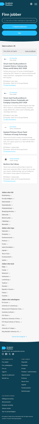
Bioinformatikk (7, 218)
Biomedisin (6, 224)
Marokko (5, 286)
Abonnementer (6, 402)
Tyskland (5, 283)
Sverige (16, 160)
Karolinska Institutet (8, 312)
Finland (5, 292)
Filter (19, 33)
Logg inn (4, 372)
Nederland (6, 273)
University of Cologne (9, 328)
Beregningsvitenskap (9, 211)
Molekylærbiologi (8, 208)
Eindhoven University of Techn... (12, 318)
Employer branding (7, 405)
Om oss (4, 368)
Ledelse (5, 260)
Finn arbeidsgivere (7, 365)
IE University (13, 58)
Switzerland (17, 128)
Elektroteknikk (7, 202)
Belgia (4, 267)
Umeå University (14, 159)
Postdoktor (6, 234)
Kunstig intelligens (8, 198)
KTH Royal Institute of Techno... (12, 322)
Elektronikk (6, 215)
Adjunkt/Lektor (25, 375)
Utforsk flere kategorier (19, 336)
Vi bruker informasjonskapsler (14, 418)
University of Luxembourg (10, 306)
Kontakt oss (5, 378)
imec (4, 325)
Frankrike (5, 296)
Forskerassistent (7, 257)
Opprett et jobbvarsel (20, 27)
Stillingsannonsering (7, 399)
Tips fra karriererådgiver (9, 411)
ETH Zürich (13, 127)
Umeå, (12, 160)
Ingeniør (5, 250)
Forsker (5, 244)
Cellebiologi (6, 221)
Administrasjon (25, 391)
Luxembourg (6, 280)
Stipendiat (6, 231)
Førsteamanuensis (10, 151)
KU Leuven (6, 302)
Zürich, (12, 128)
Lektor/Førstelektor (10, 85)
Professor (5, 241)
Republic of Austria (8, 289)
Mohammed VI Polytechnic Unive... (13, 309)
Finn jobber (5, 362)
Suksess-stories (6, 408)
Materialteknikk (7, 205)
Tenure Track (6, 254)
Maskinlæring (7, 195)
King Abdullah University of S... (11, 331)
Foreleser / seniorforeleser (28, 372)
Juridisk (4, 418)
